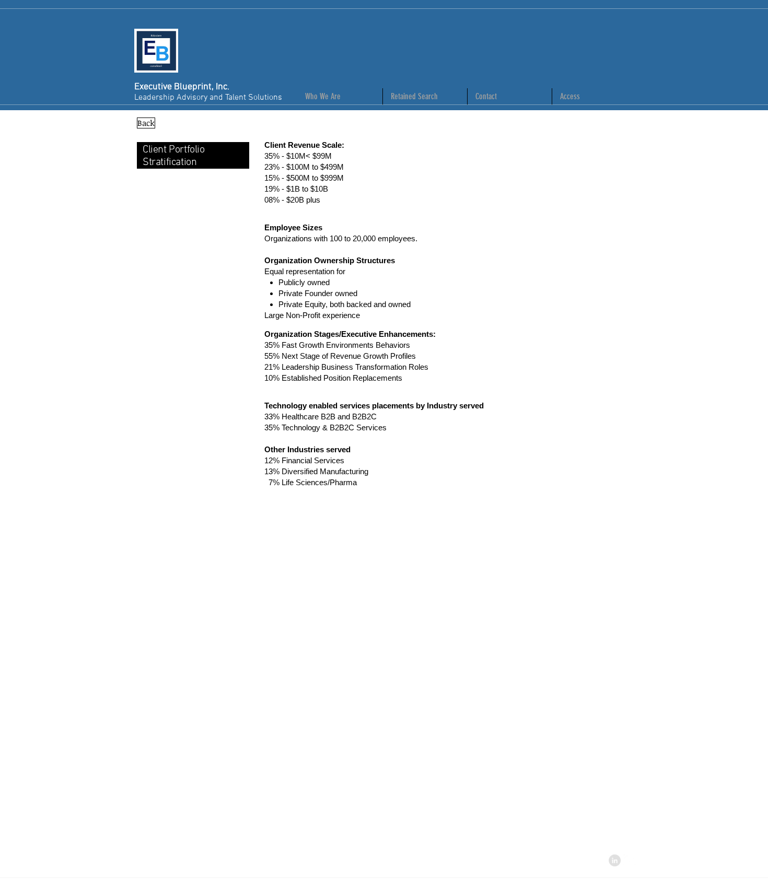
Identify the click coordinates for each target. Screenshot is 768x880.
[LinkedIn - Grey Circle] (615, 860)
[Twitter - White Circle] (629, 860)
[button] (594, 96)
